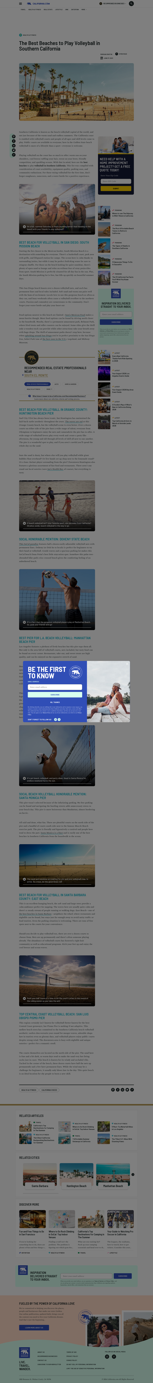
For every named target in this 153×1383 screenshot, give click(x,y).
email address (33, 681)
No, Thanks (55, 702)
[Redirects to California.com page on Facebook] (59, 719)
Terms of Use (46, 713)
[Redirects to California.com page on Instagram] (55, 719)
